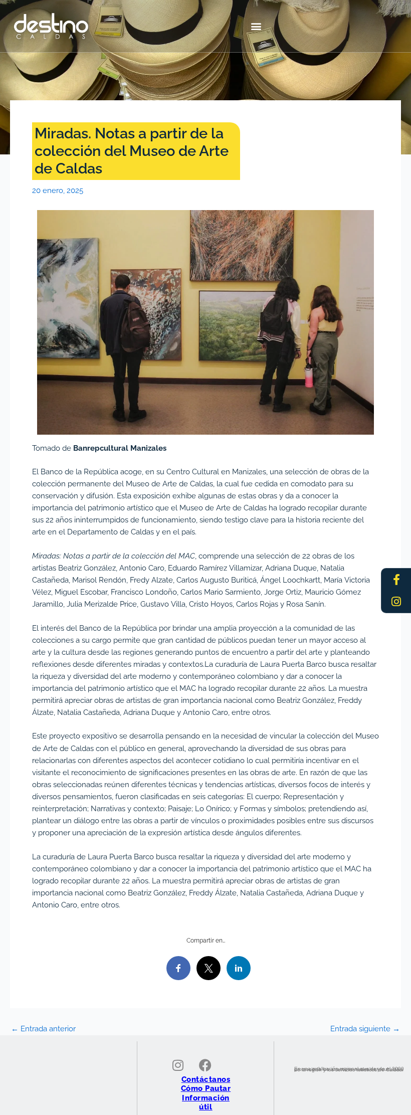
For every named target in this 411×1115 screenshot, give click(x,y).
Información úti (206, 1102)
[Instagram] (396, 602)
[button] (256, 26)
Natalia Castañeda (88, 712)
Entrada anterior (43, 1029)
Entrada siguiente (365, 1029)
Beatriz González (305, 700)
